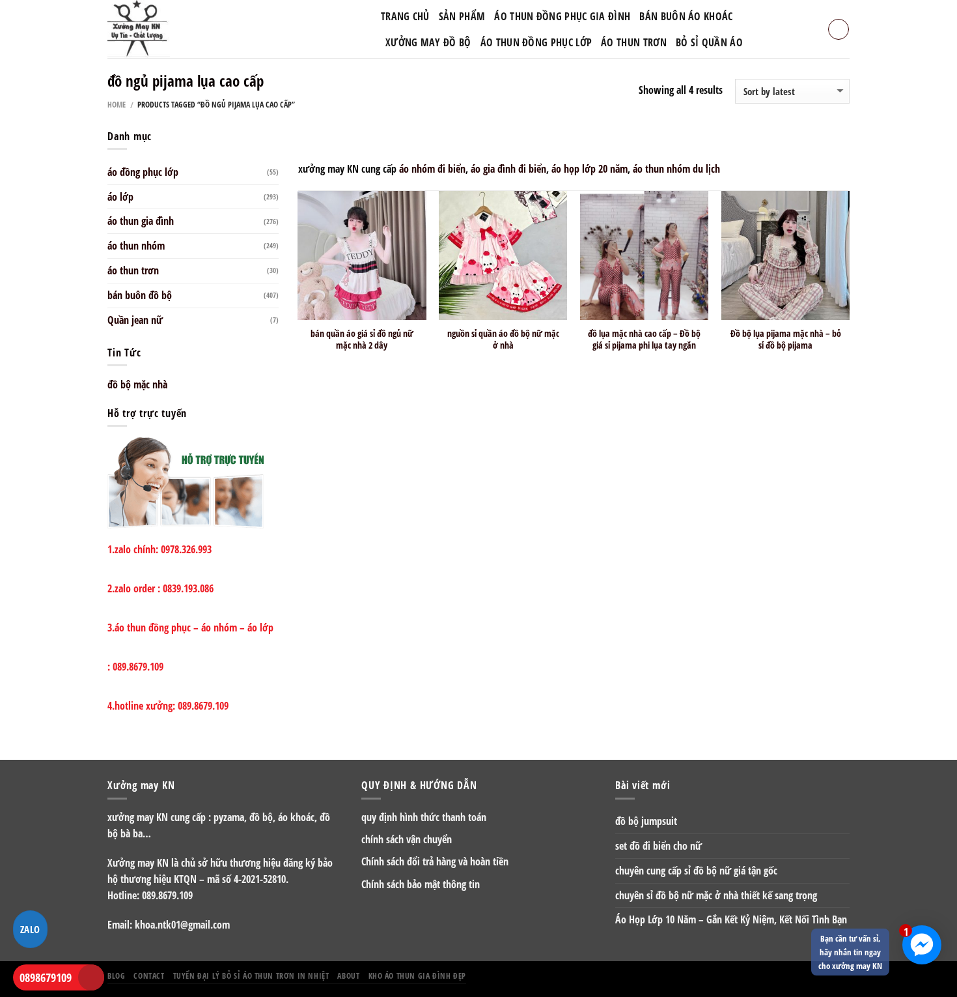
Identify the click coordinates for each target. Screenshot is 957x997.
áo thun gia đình (140, 221)
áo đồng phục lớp (142, 172)
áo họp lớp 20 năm (589, 169)
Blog (116, 975)
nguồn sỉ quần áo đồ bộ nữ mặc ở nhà (503, 339)
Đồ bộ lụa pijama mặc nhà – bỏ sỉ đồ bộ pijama (785, 339)
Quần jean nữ (135, 320)
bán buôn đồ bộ (139, 295)
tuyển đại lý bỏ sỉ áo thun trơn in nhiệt (251, 975)
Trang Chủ (405, 16)
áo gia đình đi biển (508, 169)
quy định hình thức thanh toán (423, 817)
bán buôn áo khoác (685, 16)
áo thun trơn (133, 270)
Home (116, 104)
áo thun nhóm (136, 245)
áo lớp (120, 197)
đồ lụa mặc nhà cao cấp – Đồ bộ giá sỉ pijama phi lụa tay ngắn (644, 339)
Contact (148, 975)
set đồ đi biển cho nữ (658, 846)
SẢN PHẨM (462, 16)
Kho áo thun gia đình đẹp (417, 975)
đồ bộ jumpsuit (646, 821)
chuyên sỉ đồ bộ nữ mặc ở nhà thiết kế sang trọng (716, 895)
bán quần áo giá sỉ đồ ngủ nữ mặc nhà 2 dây (362, 339)
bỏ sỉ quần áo (709, 42)
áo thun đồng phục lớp (536, 42)
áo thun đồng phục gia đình (562, 16)
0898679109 (46, 977)
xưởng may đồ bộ (428, 42)
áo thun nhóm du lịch (676, 169)
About (348, 975)
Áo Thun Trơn (634, 42)
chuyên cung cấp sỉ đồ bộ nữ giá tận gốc (696, 870)
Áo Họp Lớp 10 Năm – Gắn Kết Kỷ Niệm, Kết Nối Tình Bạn (731, 919)
